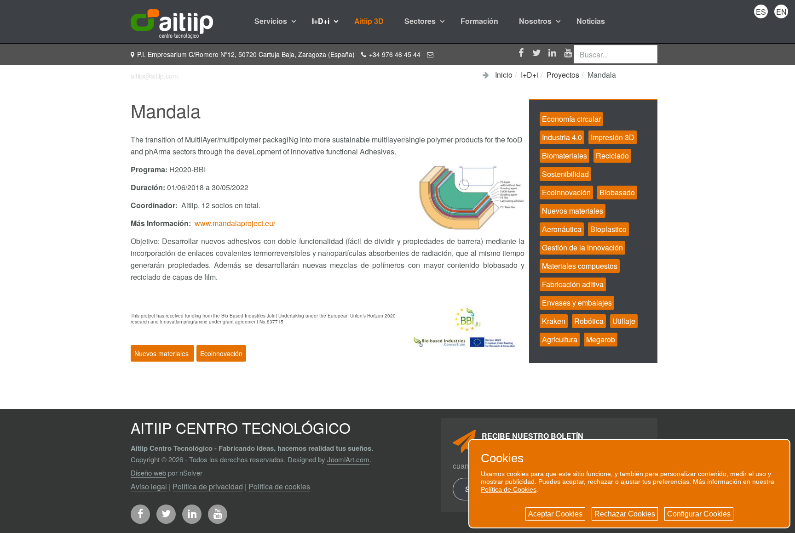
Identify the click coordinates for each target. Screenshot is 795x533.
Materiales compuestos (579, 266)
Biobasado (617, 192)
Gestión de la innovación (582, 247)
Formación (479, 21)
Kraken (553, 321)
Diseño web (148, 472)
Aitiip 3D (369, 21)
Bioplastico (608, 229)
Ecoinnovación (221, 353)
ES (761, 11)
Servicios (271, 21)
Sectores (421, 21)
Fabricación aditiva (573, 284)
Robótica (589, 321)
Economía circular (571, 118)
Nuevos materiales (162, 353)
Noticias (590, 21)
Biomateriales (564, 155)
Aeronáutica (562, 229)
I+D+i (321, 21)
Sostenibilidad (565, 174)
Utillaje (623, 321)
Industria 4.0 (562, 137)
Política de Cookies (508, 489)
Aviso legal (149, 486)
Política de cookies (279, 486)
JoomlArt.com (348, 459)
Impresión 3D (612, 137)
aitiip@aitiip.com (154, 75)
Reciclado (612, 155)
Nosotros (536, 21)
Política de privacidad (208, 486)
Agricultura (559, 339)
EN (781, 11)
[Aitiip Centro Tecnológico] (172, 21)
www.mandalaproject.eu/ (235, 223)
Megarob (600, 339)
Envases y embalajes (577, 302)
